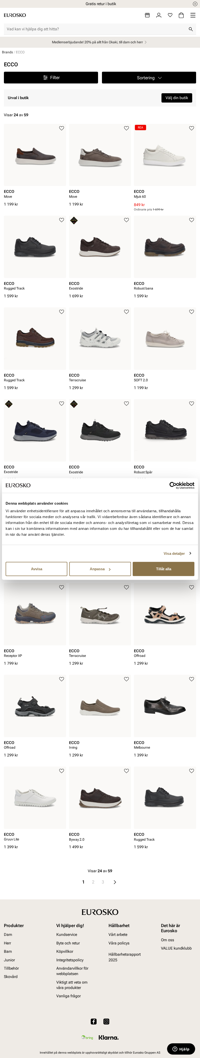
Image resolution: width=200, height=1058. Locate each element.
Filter (55, 77)
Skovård (11, 977)
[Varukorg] (181, 15)
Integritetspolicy (69, 960)
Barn (8, 951)
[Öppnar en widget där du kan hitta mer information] (181, 1049)
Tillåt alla (163, 569)
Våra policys (119, 943)
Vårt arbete (118, 934)
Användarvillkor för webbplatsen (72, 971)
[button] (149, 77)
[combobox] (96, 29)
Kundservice (66, 934)
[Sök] (190, 29)
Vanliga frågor (68, 996)
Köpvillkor (64, 951)
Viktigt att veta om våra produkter (72, 985)
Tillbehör (11, 968)
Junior (9, 960)
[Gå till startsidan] (15, 15)
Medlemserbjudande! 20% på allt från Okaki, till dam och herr (97, 42)
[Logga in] (159, 15)
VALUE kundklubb (176, 948)
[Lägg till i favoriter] (61, 128)
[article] (35, 163)
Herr (7, 943)
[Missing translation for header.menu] (193, 15)
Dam (8, 934)
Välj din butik (177, 97)
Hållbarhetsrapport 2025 (125, 957)
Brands (7, 52)
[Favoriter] (170, 15)
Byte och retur (68, 943)
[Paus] (195, 4)
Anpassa (97, 569)
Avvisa (36, 569)
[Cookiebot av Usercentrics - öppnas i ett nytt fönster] (173, 485)
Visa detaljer (174, 553)
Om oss (167, 940)
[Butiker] (147, 15)
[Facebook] (94, 1021)
